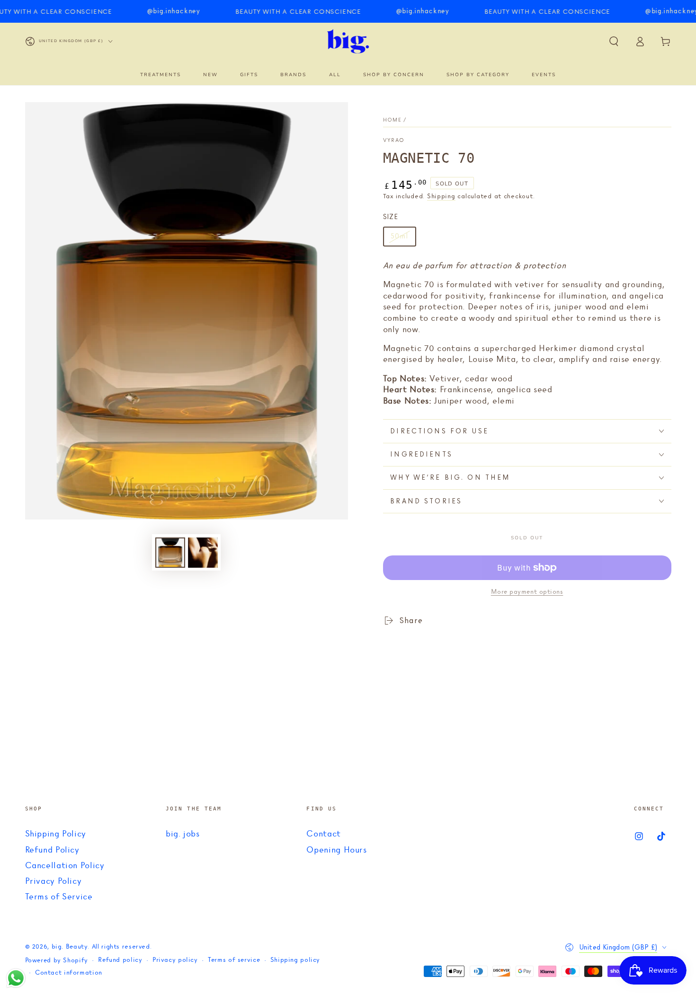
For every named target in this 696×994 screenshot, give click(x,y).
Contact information (68, 973)
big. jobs (183, 834)
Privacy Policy (53, 881)
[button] (614, 41)
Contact (323, 834)
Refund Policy (52, 850)
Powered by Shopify (56, 961)
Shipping (441, 197)
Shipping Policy (55, 834)
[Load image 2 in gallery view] (203, 552)
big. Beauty (70, 947)
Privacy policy (175, 960)
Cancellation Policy (65, 866)
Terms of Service (59, 897)
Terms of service (234, 960)
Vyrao (394, 140)
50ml (403, 239)
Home (392, 120)
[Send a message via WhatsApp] (16, 978)
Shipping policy (295, 960)
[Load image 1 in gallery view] (170, 552)
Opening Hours (336, 850)
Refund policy (120, 960)
